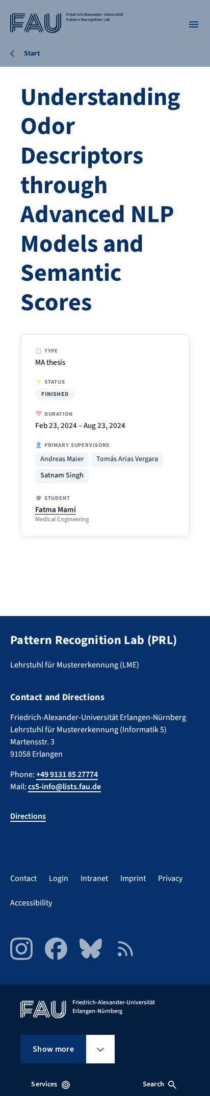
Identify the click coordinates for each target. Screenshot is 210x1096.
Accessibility (31, 902)
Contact (23, 878)
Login (58, 878)
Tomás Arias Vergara (127, 459)
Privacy (170, 878)
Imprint (133, 878)
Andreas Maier (62, 459)
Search (153, 1084)
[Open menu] (193, 24)
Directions (28, 816)
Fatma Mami (55, 509)
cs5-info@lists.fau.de (64, 786)
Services (44, 1084)
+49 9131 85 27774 (67, 774)
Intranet (94, 878)
